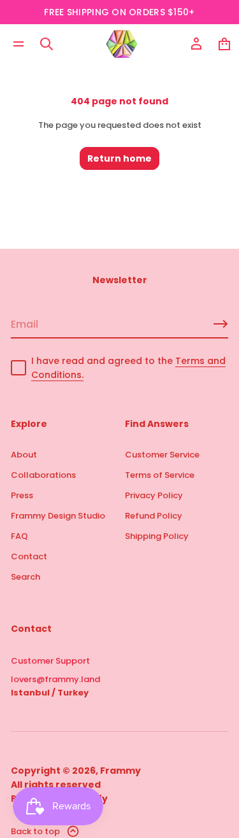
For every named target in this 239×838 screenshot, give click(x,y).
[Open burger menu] (18, 44)
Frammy (120, 770)
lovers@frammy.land (55, 679)
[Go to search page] (47, 44)
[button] (47, 44)
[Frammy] (121, 43)
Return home (119, 158)
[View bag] (224, 44)
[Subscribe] (220, 324)
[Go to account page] (196, 44)
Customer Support (50, 661)
